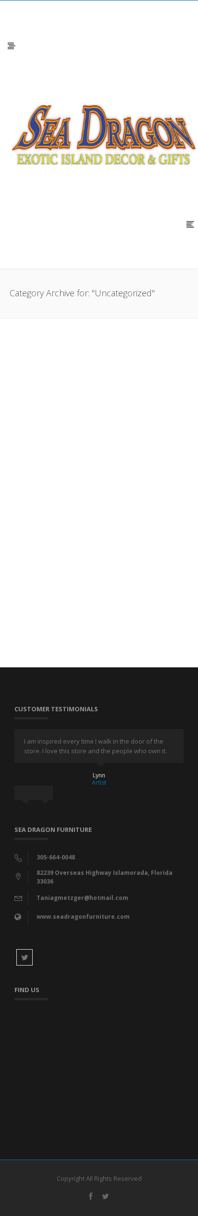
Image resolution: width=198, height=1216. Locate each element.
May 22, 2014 (31, 452)
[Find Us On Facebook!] (99, 365)
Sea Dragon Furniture (68, 493)
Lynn (99, 775)
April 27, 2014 (32, 589)
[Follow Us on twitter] (24, 957)
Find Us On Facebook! (67, 420)
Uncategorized (73, 452)
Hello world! (43, 557)
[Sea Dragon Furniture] (104, 134)
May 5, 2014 (30, 526)
